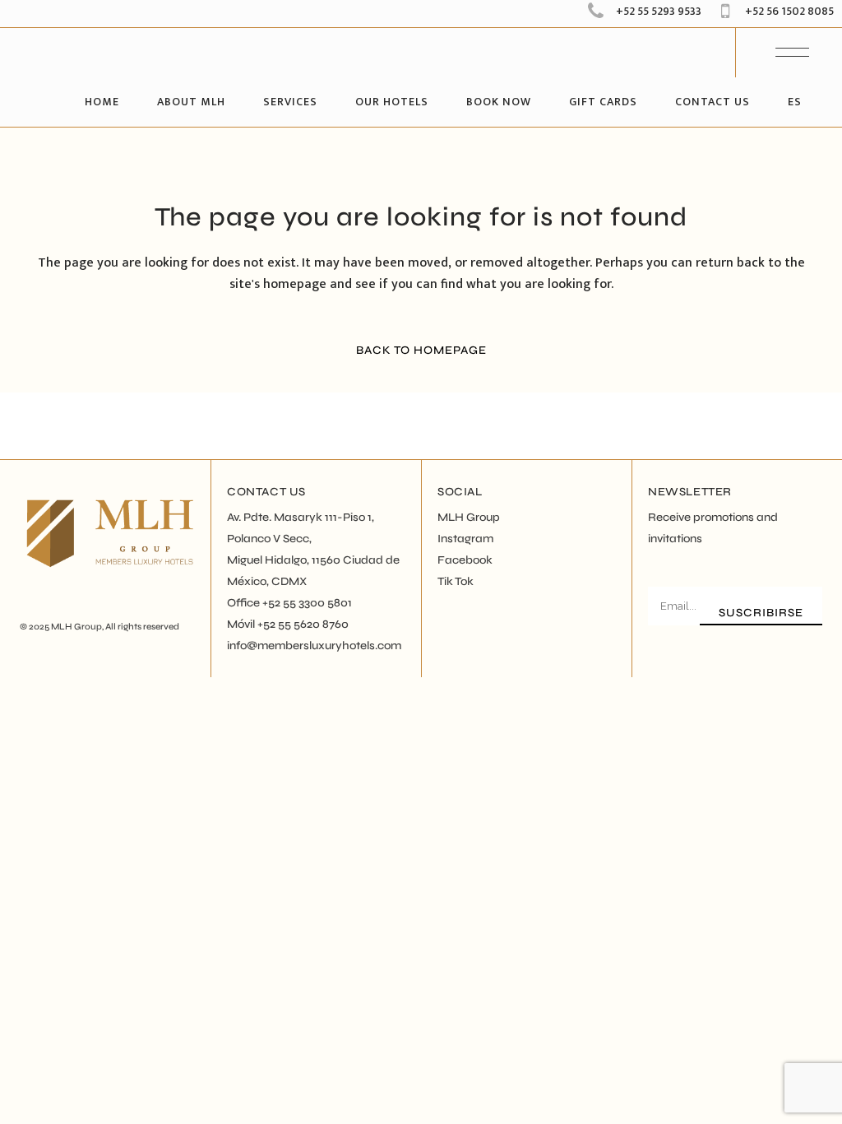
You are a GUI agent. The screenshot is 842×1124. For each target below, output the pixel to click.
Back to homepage (421, 350)
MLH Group (76, 626)
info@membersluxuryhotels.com (314, 646)
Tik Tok (455, 581)
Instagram (465, 539)
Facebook (465, 560)
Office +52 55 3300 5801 (289, 603)
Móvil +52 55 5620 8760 (288, 624)
